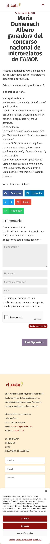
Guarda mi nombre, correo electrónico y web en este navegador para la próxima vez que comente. (23, 302)
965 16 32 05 (18, 431)
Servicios (10, 443)
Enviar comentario (38, 326)
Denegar (25, 526)
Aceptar (25, 518)
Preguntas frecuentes (17, 451)
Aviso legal (37, 540)
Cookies (12, 540)
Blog (7, 447)
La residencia (12, 439)
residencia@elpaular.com (21, 426)
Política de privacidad (24, 540)
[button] (46, 491)
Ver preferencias (25, 533)
